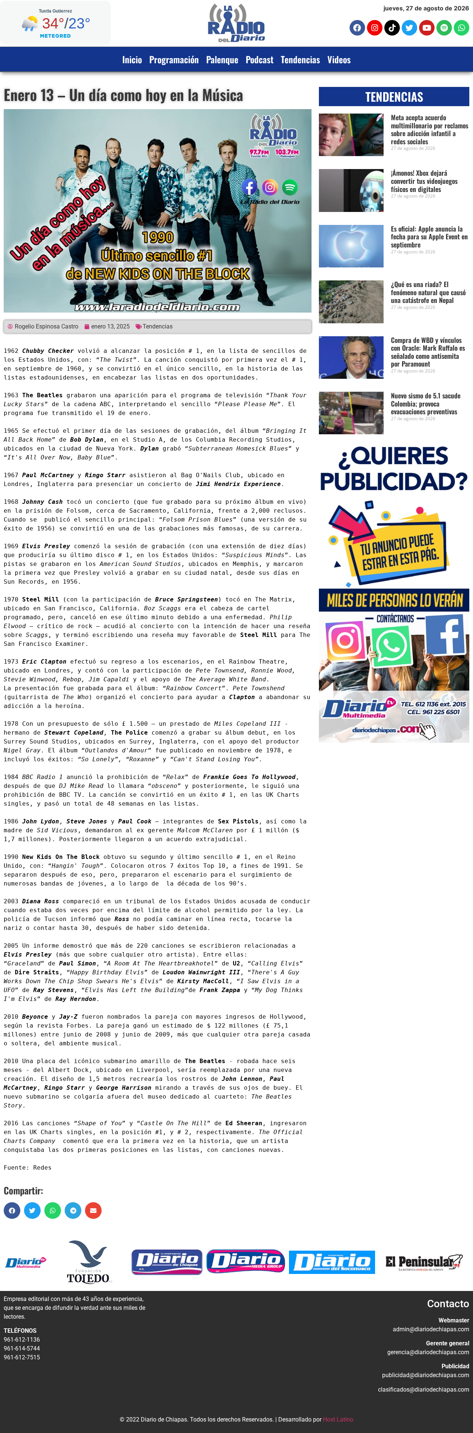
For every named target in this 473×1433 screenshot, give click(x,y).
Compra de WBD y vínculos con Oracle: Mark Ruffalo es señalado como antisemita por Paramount (428, 352)
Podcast (259, 59)
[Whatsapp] (461, 28)
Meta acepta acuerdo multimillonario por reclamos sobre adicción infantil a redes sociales (429, 129)
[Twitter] (409, 28)
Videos (339, 59)
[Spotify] (444, 28)
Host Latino (338, 1419)
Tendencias (300, 59)
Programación (174, 59)
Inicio (132, 59)
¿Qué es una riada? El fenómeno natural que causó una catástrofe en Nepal (428, 292)
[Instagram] (374, 28)
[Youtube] (427, 28)
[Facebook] (357, 28)
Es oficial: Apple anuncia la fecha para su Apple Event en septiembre (429, 236)
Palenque (222, 59)
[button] (12, 1210)
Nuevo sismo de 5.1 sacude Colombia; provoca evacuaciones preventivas (425, 403)
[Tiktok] (392, 28)
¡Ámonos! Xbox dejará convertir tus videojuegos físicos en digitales (424, 180)
